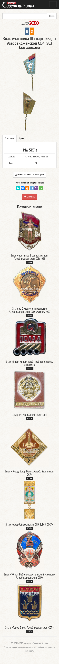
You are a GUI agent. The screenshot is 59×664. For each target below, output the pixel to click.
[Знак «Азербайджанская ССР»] (29, 390)
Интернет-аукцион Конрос (32, 182)
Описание (9, 138)
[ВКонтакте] (23, 188)
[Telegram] (32, 188)
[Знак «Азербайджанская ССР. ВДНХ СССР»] (29, 499)
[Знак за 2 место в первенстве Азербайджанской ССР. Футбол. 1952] (29, 283)
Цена (21, 138)
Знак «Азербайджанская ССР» (29, 415)
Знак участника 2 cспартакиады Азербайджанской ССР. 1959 (29, 257)
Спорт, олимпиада (29, 47)
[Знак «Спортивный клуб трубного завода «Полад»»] (29, 336)
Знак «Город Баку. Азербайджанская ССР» (29, 627)
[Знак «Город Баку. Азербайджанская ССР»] (29, 602)
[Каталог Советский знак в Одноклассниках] (32, 31)
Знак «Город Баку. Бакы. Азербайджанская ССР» (29, 473)
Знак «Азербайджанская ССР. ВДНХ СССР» (29, 524)
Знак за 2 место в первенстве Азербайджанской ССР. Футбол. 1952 (29, 310)
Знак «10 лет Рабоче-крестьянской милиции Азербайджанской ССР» (29, 576)
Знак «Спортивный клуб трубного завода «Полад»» (29, 363)
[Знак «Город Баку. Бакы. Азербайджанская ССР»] (29, 446)
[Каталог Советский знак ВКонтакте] (27, 31)
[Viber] (36, 188)
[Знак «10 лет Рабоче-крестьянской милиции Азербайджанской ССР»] (29, 549)
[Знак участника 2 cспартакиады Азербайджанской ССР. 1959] (29, 230)
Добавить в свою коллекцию (29, 174)
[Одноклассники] (27, 188)
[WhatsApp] (41, 188)
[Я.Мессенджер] (18, 188)
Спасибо (30, 197)
